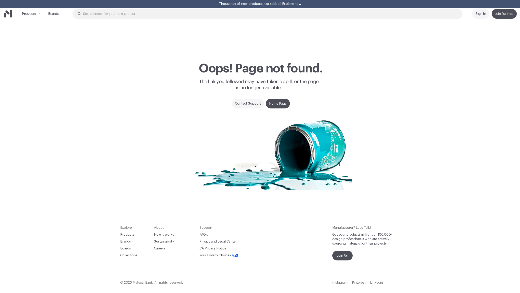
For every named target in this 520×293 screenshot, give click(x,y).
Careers (160, 248)
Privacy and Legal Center (218, 241)
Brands (53, 13)
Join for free (504, 13)
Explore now (291, 3)
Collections (128, 255)
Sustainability (164, 241)
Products (29, 13)
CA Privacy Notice (212, 248)
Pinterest (359, 282)
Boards (125, 248)
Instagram (340, 282)
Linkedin (376, 282)
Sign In (481, 13)
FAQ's (203, 234)
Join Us (342, 255)
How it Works (164, 234)
